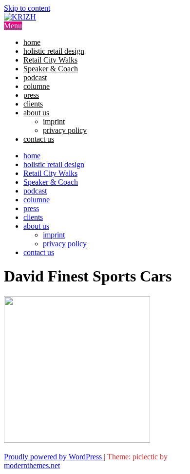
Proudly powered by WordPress (54, 456)
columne (36, 86)
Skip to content (27, 8)
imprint (54, 121)
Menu (13, 26)
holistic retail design (53, 51)
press (31, 95)
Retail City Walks (50, 60)
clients (33, 104)
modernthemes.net (32, 465)
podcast (35, 77)
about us (36, 112)
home (31, 42)
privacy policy (65, 130)
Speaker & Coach (50, 69)
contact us (38, 139)
